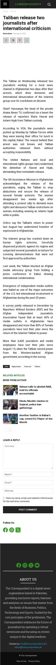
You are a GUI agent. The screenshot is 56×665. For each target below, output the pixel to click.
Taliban (37, 366)
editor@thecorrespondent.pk (28, 647)
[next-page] (9, 430)
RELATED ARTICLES (14, 375)
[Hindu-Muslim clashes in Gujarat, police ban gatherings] (10, 404)
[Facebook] (6, 40)
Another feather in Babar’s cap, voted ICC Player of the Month (36, 419)
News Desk (7, 33)
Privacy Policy (34, 661)
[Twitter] (13, 40)
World (13, 11)
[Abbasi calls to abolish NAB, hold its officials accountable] (10, 390)
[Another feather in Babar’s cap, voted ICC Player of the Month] (10, 419)
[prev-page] (5, 430)
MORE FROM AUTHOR (14, 380)
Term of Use (21, 661)
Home (5, 11)
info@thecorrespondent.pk (33, 644)
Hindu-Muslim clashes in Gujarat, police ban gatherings (33, 404)
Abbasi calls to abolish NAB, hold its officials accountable (35, 390)
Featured (27, 366)
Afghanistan (16, 366)
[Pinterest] (20, 40)
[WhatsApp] (27, 40)
